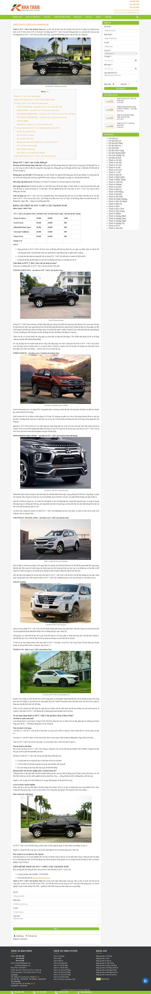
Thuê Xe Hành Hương (118, 199)
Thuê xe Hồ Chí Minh (118, 201)
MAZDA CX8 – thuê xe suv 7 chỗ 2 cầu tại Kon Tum (35, 124)
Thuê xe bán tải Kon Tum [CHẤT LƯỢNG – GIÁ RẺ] (127, 108)
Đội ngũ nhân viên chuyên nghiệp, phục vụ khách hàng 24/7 (37, 142)
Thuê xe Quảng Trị (116, 223)
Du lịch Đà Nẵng (116, 143)
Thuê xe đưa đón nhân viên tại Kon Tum (125, 116)
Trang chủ (17, 17)
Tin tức (89, 17)
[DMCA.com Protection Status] (117, 979)
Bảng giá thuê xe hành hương (105, 963)
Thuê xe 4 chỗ (114, 167)
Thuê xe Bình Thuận (117, 179)
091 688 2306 (134, 1)
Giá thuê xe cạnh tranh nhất (26, 131)
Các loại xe (113, 138)
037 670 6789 (134, 4)
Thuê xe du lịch (115, 187)
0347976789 (23, 986)
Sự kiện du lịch (115, 158)
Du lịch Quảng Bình (117, 153)
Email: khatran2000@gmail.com (21, 963)
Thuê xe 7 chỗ (114, 172)
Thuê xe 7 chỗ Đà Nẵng (61, 968)
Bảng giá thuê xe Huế (102, 958)
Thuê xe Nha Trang (117, 211)
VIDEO (98, 17)
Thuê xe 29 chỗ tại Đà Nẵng (62, 972)
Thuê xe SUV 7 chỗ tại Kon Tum (125, 124)
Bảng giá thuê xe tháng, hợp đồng (106, 965)
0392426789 (42, 979)
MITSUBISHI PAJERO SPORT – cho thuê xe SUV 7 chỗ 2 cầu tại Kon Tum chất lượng (46, 114)
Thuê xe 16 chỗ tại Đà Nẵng (62, 970)
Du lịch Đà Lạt (115, 141)
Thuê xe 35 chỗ (115, 165)
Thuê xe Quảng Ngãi (117, 221)
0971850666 (33, 979)
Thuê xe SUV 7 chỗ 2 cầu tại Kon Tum (31, 24)
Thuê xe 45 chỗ (115, 170)
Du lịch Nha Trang (116, 150)
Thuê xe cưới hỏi (116, 182)
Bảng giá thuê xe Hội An (103, 961)
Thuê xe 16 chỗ (115, 160)
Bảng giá (77, 17)
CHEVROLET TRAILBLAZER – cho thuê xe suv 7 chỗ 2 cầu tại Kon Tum (42, 117)
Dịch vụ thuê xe (33, 17)
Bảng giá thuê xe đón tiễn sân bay (106, 974)
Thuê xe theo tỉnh (62, 17)
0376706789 (24, 979)
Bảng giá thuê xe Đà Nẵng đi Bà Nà (107, 972)
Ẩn (47, 91)
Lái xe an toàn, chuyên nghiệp (27, 145)
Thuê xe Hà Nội (115, 194)
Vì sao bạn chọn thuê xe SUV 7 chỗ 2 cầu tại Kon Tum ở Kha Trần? (37, 128)
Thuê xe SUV (114, 225)
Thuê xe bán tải (115, 174)
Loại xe (47, 17)
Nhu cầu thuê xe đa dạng (25, 135)
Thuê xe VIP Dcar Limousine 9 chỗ (64, 979)
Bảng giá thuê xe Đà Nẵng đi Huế (106, 970)
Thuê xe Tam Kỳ (116, 228)
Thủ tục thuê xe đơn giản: (25, 138)
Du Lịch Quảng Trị (116, 155)
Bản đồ (36, 977)
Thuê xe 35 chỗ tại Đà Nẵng (62, 974)
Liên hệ (108, 17)
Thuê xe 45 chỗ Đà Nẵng (61, 977)
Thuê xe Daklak (115, 184)
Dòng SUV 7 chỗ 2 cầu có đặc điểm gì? (27, 96)
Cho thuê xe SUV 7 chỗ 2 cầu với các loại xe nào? (31, 103)
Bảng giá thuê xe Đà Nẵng (104, 956)
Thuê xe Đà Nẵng (116, 191)
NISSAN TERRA (22, 121)
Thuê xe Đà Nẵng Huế (60, 963)
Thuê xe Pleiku (115, 213)
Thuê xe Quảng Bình (117, 216)
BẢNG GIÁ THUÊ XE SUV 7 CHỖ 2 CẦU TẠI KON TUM (34, 100)
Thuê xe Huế (114, 206)
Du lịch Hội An (115, 145)
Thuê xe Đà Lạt (115, 189)
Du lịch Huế (114, 148)
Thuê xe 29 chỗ (115, 162)
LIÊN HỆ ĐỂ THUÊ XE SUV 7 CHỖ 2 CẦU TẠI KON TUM (34, 156)
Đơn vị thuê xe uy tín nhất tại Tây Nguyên (31, 153)
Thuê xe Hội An (115, 204)
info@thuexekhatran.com (20, 965)
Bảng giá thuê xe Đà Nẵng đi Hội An (107, 968)
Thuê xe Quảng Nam (117, 218)
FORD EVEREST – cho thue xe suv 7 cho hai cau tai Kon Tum (38, 110)
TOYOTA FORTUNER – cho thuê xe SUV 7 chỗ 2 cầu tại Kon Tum (39, 107)
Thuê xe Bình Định (117, 177)
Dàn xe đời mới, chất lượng (26, 149)
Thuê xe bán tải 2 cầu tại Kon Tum (126, 99)
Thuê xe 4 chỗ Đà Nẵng (61, 965)
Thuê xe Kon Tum (116, 208)
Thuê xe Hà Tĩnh (116, 196)
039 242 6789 (134, 7)
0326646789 (14, 986)
